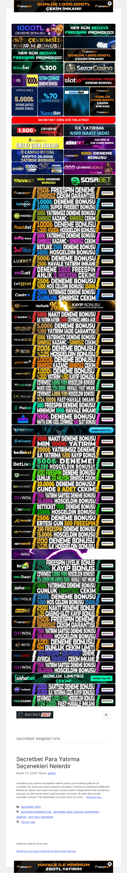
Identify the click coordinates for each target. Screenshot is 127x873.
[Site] (63, 192)
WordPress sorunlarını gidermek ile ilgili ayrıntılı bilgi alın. (46, 851)
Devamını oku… (94, 797)
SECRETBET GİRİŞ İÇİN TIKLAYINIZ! (63, 120)
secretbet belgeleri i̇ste (36, 811)
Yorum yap (28, 822)
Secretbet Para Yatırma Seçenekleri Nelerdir (48, 762)
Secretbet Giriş (31, 807)
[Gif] (63, 306)
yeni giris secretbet (40, 817)
